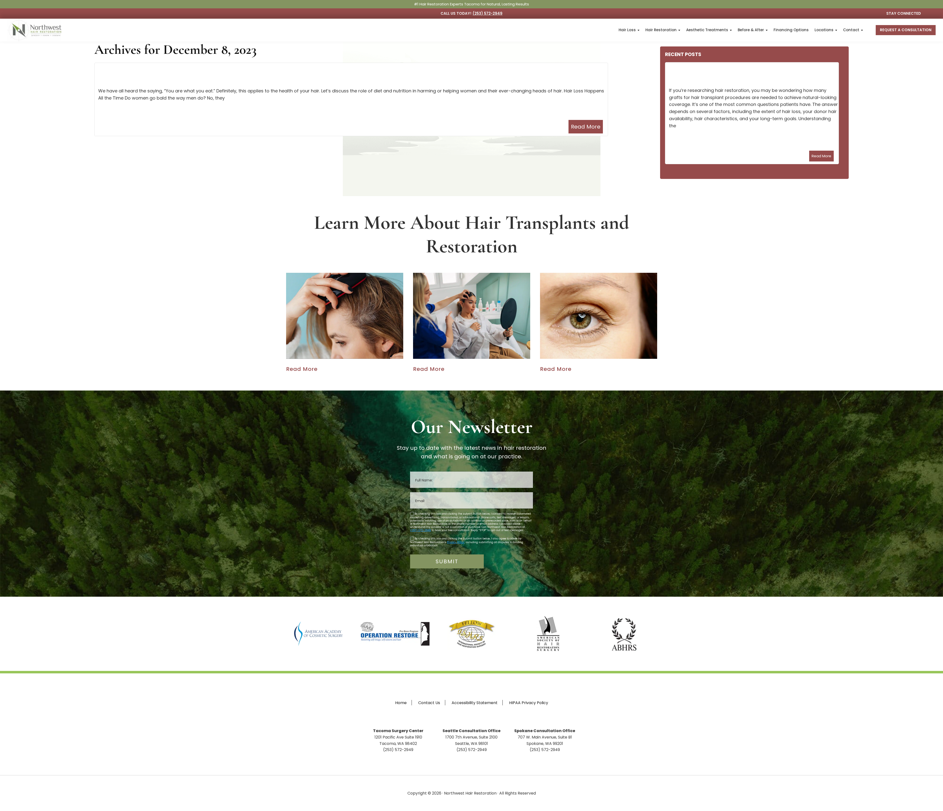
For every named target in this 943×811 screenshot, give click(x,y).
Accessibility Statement (475, 703)
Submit (447, 561)
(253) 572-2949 (487, 13)
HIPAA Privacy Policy (528, 703)
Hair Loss (627, 29)
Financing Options (791, 29)
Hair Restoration (661, 29)
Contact (851, 29)
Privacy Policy (455, 542)
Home (401, 703)
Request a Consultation (905, 29)
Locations (824, 29)
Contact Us (429, 703)
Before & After (751, 29)
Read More (585, 126)
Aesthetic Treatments (707, 29)
